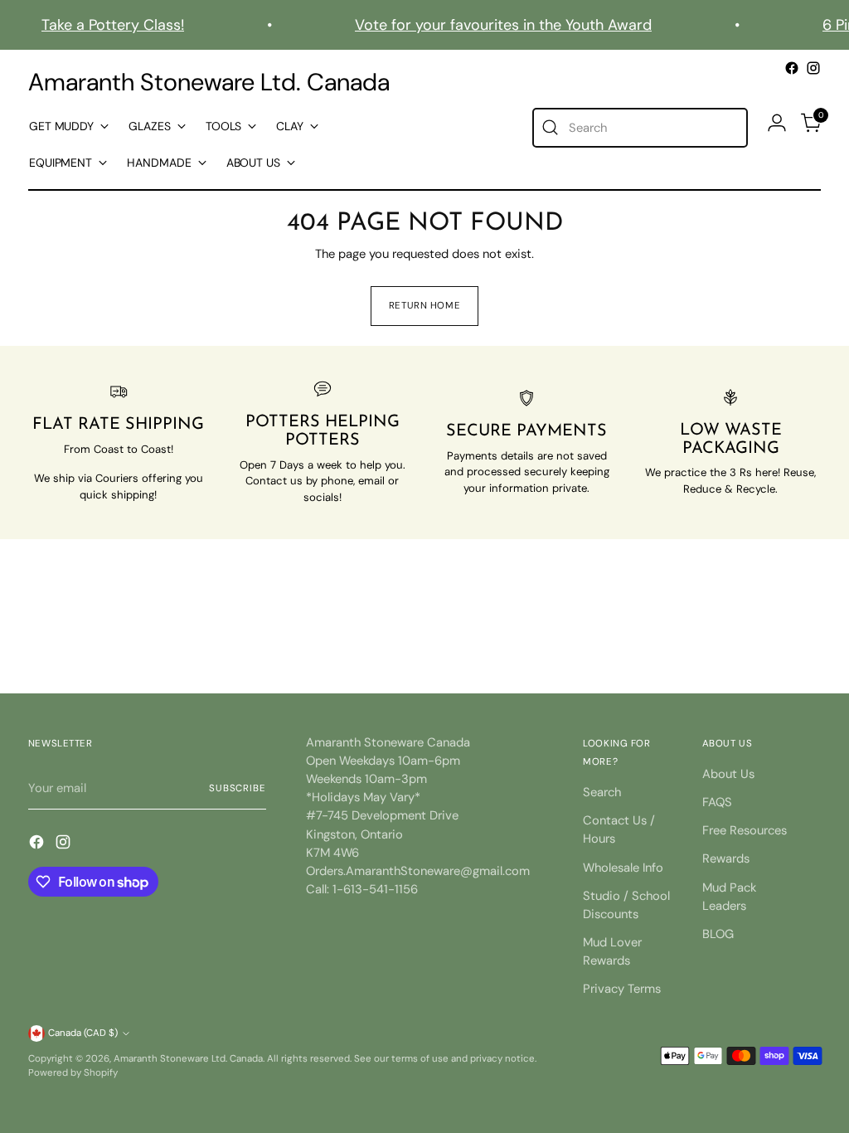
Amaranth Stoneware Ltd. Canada (188, 1059)
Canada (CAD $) (83, 1033)
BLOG (718, 934)
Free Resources (744, 830)
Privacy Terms (622, 988)
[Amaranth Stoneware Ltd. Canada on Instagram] (813, 68)
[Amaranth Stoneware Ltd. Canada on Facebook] (791, 68)
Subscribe (237, 788)
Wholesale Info (623, 867)
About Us (728, 774)
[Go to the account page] (776, 122)
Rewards (726, 858)
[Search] (550, 127)
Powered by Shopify (73, 1073)
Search (602, 792)
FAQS (717, 802)
